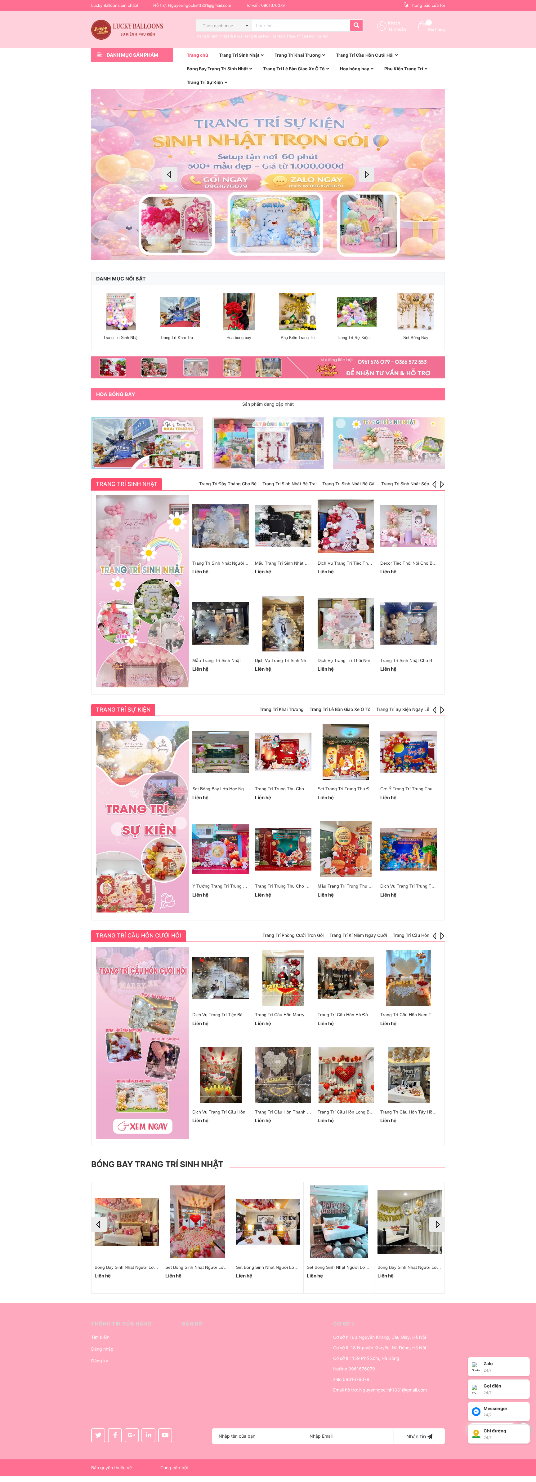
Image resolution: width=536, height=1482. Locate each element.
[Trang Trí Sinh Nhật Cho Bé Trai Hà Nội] (408, 623)
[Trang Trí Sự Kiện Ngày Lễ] (357, 311)
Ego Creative (146, 1467)
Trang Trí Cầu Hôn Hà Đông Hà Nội (352, 1014)
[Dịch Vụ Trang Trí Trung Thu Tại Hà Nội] (408, 849)
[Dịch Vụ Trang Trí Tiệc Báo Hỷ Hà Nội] (220, 978)
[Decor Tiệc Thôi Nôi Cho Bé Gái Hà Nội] (408, 526)
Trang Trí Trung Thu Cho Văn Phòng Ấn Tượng (301, 788)
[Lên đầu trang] (525, 1452)
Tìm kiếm (100, 1337)
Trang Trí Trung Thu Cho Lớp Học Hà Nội (296, 886)
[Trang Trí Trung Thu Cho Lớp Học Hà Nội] (283, 849)
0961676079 (273, 5)
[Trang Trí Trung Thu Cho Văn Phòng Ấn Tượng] (283, 752)
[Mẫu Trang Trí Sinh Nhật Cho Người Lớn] (283, 526)
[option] (268, 174)
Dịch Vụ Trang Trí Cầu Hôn (218, 1111)
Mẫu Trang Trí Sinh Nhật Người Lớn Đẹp (232, 660)
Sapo (194, 1467)
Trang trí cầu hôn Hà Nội (307, 36)
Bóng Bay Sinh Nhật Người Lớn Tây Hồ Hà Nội (423, 1267)
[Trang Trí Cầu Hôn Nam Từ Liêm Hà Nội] (408, 978)
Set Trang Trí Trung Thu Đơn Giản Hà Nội (359, 788)
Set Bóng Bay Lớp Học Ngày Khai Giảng (231, 788)
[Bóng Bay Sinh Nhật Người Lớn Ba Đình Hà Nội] (339, 1221)
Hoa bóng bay (238, 337)
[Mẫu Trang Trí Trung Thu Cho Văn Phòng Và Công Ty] (346, 849)
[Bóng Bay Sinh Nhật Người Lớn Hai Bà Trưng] (197, 1221)
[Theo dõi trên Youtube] (165, 1435)
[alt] (268, 367)
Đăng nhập (102, 1349)
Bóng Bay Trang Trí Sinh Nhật (157, 1164)
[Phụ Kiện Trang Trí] (298, 311)
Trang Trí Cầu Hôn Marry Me (283, 1014)
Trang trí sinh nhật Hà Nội (218, 36)
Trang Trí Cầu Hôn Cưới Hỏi (138, 935)
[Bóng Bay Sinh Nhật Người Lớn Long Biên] (268, 1221)
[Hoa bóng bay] (239, 311)
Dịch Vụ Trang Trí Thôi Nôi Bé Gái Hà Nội (358, 660)
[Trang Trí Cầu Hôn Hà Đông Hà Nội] (346, 978)
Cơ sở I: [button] (344, 1324)
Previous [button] (169, 174)
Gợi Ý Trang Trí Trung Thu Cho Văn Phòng (422, 788)
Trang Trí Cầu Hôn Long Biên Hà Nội (354, 1111)
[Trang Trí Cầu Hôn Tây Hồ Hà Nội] (408, 1075)
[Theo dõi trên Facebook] (115, 1435)
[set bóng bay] (268, 443)
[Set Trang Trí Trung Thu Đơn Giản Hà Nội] (346, 752)
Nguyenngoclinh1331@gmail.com (199, 5)
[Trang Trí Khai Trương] (180, 311)
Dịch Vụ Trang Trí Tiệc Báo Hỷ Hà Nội (229, 1014)
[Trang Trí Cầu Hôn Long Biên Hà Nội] (346, 1075)
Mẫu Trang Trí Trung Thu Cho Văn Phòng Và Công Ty (371, 886)
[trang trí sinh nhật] (389, 443)
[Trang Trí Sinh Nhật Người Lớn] (220, 526)
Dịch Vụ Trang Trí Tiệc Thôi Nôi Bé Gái (356, 563)
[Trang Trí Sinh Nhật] (121, 311)
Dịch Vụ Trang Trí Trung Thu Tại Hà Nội (419, 886)
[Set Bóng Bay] (416, 311)
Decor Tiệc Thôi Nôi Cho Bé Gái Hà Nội (419, 563)
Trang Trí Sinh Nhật (121, 337)
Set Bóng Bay (415, 337)
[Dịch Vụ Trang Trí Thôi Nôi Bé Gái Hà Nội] (346, 623)
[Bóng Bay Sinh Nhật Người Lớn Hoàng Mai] (127, 1221)
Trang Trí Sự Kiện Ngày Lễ (361, 337)
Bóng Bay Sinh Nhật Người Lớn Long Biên (277, 1267)
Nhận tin (416, 1436)
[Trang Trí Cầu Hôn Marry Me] (283, 978)
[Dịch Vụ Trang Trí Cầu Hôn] (220, 1075)
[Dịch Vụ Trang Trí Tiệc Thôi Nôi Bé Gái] (346, 526)
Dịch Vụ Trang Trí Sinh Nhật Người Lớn (293, 660)
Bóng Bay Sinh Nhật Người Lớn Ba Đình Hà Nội (353, 1267)
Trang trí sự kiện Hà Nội (263, 36)
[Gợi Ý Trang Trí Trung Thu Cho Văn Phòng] (408, 752)
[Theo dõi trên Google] (132, 1435)
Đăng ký (99, 1360)
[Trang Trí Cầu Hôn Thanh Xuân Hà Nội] (283, 1075)
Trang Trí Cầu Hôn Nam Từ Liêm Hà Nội (420, 1014)
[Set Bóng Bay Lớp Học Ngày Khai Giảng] (220, 752)
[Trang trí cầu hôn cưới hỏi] (142, 1043)
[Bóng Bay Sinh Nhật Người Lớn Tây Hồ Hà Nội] (409, 1221)
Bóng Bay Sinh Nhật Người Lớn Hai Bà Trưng (209, 1267)
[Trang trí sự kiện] (142, 817)
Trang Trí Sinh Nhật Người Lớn (222, 563)
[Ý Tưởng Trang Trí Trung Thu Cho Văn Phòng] (220, 849)
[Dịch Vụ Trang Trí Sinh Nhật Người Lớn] (283, 623)
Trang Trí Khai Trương (180, 337)
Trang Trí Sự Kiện (123, 709)
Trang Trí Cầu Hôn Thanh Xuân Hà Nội (293, 1111)
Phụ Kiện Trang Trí (298, 337)
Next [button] (366, 174)
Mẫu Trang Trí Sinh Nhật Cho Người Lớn (295, 563)
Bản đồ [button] (192, 1324)
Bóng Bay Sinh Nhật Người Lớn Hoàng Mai (137, 1267)
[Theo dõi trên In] (148, 1435)
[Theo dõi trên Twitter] (98, 1435)
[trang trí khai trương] (147, 443)
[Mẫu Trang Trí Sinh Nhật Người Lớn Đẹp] (220, 623)
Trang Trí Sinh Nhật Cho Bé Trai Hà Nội (419, 660)
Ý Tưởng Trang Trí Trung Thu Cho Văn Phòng (237, 886)
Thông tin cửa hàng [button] (121, 1324)
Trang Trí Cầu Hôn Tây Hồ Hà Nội (413, 1111)
